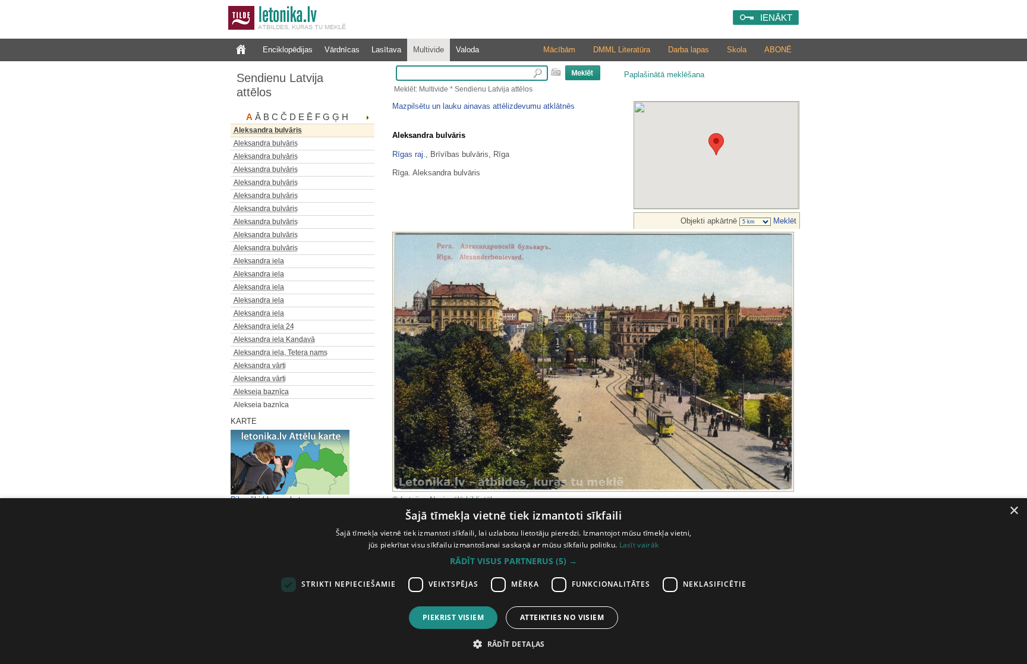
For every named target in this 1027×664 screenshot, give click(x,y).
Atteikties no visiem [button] (562, 617)
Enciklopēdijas (288, 49)
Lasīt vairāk (639, 545)
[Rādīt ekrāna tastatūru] (555, 71)
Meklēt (783, 220)
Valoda (467, 49)
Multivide (428, 49)
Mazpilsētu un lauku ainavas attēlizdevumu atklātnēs (483, 106)
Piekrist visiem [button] (453, 617)
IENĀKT (776, 17)
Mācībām (559, 49)
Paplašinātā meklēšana (664, 74)
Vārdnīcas (342, 49)
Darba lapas (688, 49)
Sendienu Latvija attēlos (280, 85)
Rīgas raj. (409, 154)
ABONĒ (778, 49)
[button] (513, 561)
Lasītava (386, 49)
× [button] (1013, 510)
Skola (736, 49)
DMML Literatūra (621, 49)
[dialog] (513, 581)
